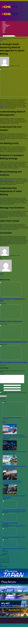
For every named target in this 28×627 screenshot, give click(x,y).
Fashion (4, 27)
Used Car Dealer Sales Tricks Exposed (12, 417)
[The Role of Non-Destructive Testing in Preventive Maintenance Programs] (10, 479)
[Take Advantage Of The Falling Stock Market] (11, 339)
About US (5, 622)
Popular (4, 422)
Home (4, 21)
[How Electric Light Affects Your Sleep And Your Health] (10, 547)
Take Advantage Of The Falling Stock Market (13, 342)
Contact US (5, 620)
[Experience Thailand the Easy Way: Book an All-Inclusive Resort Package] (10, 464)
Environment (5, 26)
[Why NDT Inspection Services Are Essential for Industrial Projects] (10, 494)
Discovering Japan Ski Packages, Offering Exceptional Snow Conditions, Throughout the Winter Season (14, 436)
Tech (4, 31)
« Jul (1, 565)
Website (1, 390)
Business (4, 24)
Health (4, 28)
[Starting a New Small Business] (10, 521)
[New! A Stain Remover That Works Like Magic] (11, 359)
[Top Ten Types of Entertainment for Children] (10, 535)
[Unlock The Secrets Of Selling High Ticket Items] (10, 296)
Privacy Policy (6, 621)
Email (1, 387)
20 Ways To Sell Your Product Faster (11, 321)
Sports (4, 29)
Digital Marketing (6, 25)
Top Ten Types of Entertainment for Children (14, 537)
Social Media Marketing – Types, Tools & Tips (14, 525)
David (10, 65)
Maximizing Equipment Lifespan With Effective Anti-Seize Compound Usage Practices (12, 613)
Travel (4, 32)
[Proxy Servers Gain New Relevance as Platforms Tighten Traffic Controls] (10, 450)
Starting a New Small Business (10, 523)
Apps (4, 22)
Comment (2, 374)
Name (1, 385)
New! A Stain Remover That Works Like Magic (14, 362)
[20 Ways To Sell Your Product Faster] (10, 318)
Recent (4, 421)
